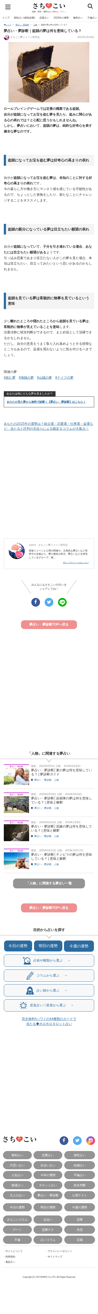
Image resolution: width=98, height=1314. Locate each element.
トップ (6, 17)
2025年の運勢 (61, 17)
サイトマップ (55, 1256)
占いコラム (48, 1239)
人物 (35, 25)
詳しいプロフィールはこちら (75, 562)
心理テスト (79, 1195)
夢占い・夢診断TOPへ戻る (49, 624)
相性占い (80, 1155)
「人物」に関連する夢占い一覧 (49, 883)
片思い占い (17, 1165)
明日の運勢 (48, 946)
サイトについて (14, 1251)
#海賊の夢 (26, 377)
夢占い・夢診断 (22, 25)
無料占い (78, 17)
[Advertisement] (49, 485)
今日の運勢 (17, 946)
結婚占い (80, 1165)
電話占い (10, 1261)
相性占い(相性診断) (24, 17)
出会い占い (48, 1165)
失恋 (80, 1229)
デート (17, 1229)
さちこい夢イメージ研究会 (24, 37)
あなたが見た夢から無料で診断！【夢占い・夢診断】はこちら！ (46, 401)
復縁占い (17, 1185)
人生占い (17, 1175)
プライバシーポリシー (60, 1251)
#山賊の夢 (44, 377)
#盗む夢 (10, 377)
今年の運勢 (48, 1175)
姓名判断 (80, 1185)
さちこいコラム (17, 1219)
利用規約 (10, 1256)
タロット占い (48, 1185)
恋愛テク (48, 1229)
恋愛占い (44, 17)
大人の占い (17, 1195)
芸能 (80, 1239)
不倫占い (80, 1175)
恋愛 (80, 1219)
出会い (48, 1219)
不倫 (17, 1239)
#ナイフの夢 (64, 377)
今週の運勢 (78, 946)
